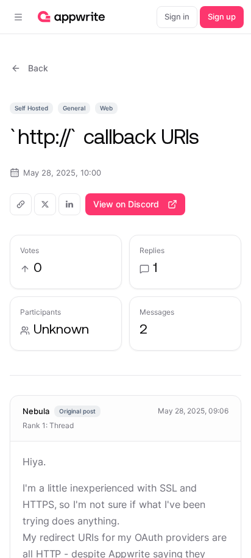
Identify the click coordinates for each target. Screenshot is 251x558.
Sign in (176, 16)
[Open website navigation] (18, 17)
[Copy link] (21, 204)
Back (38, 68)
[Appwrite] (71, 17)
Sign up (222, 16)
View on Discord (126, 204)
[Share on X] (45, 204)
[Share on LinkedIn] (69, 204)
